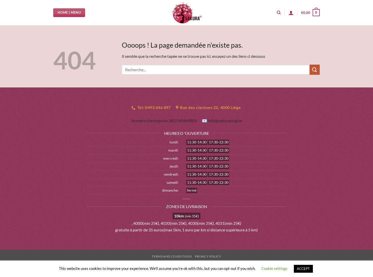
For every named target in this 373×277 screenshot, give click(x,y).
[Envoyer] (315, 70)
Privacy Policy (208, 256)
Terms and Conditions (172, 256)
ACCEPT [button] (303, 269)
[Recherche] (279, 12)
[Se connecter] (291, 12)
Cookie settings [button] (274, 268)
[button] (310, 13)
